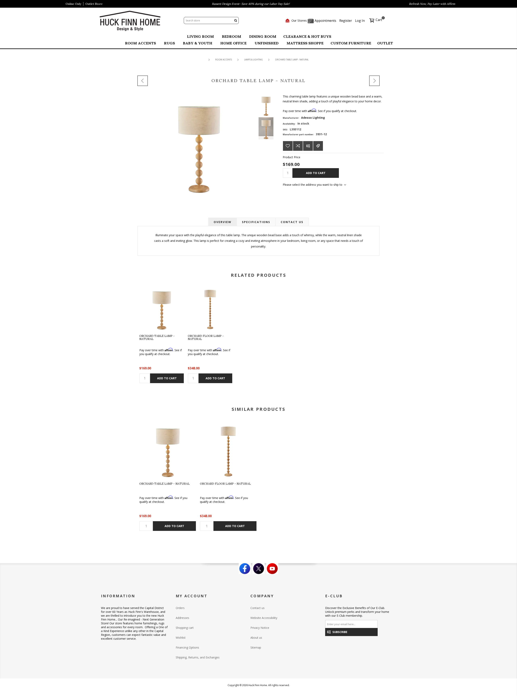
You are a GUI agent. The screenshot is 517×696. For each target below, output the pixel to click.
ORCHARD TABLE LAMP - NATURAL (157, 337)
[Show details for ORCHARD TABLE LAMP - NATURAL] (161, 308)
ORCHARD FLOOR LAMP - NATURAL (206, 337)
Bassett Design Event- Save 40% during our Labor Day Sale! (232, 4)
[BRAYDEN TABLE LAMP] (142, 80)
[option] (167, 476)
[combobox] (208, 20)
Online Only (73, 4)
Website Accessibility (263, 618)
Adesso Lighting (313, 117)
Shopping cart (185, 628)
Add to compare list (298, 146)
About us (256, 637)
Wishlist (181, 637)
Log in (360, 20)
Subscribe (339, 632)
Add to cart (316, 173)
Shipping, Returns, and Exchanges (198, 657)
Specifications (256, 222)
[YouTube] (272, 568)
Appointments (325, 20)
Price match (318, 146)
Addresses (182, 618)
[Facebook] (245, 568)
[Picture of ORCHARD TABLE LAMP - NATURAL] (266, 105)
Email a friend (308, 146)
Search (235, 20)
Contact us (257, 608)
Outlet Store (94, 4)
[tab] (222, 222)
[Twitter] (258, 568)
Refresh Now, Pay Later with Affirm (413, 4)
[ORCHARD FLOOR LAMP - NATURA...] (374, 80)
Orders (180, 608)
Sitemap (255, 647)
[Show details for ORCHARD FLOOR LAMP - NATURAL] (210, 308)
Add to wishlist (288, 146)
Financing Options (187, 647)
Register (345, 20)
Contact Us (292, 222)
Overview (222, 222)
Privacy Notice (259, 628)
